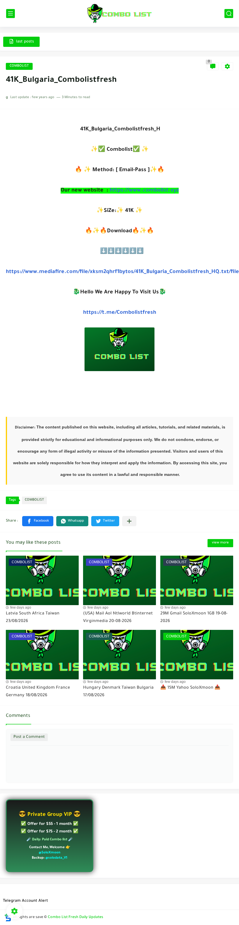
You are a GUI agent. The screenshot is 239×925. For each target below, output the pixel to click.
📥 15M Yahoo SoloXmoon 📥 (190, 688)
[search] (228, 13)
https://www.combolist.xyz (143, 191)
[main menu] (10, 13)
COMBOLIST (19, 66)
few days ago (20, 607)
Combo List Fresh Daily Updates (75, 917)
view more (220, 543)
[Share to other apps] (129, 521)
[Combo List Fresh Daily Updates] (119, 13)
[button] (37, 521)
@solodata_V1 (56, 858)
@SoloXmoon (49, 853)
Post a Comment (29, 737)
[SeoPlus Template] (7, 918)
